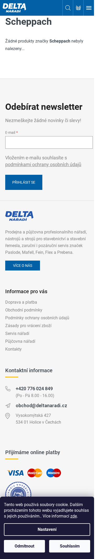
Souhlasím (70, 546)
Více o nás (22, 265)
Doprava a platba (21, 302)
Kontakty (13, 349)
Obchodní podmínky (23, 310)
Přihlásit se (23, 182)
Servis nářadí (17, 333)
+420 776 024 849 (34, 388)
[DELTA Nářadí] (19, 216)
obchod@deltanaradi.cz (41, 405)
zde (73, 516)
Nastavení (47, 529)
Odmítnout (24, 546)
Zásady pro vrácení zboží (28, 325)
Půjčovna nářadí (20, 341)
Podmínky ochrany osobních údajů (37, 317)
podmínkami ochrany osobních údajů (43, 164)
